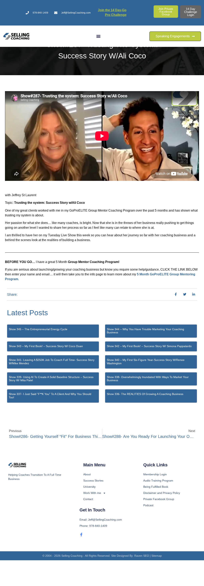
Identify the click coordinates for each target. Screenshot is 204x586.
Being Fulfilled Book (155, 486)
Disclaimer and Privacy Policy (161, 492)
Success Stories (93, 480)
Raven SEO (141, 555)
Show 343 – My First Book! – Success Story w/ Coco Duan (46, 346)
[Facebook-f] (81, 534)
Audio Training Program (158, 480)
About (87, 474)
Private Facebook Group (158, 499)
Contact (88, 499)
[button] (98, 36)
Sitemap (156, 555)
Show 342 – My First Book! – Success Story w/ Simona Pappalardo (149, 346)
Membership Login (155, 474)
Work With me (92, 492)
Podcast (148, 505)
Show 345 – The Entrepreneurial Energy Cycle (38, 329)
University (89, 486)
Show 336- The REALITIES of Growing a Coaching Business (145, 394)
